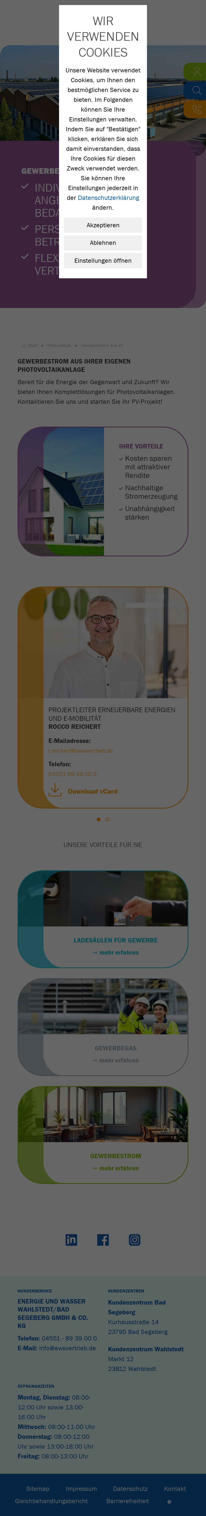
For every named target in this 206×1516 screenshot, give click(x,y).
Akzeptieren (103, 225)
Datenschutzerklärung (108, 198)
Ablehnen (103, 243)
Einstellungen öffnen (103, 260)
